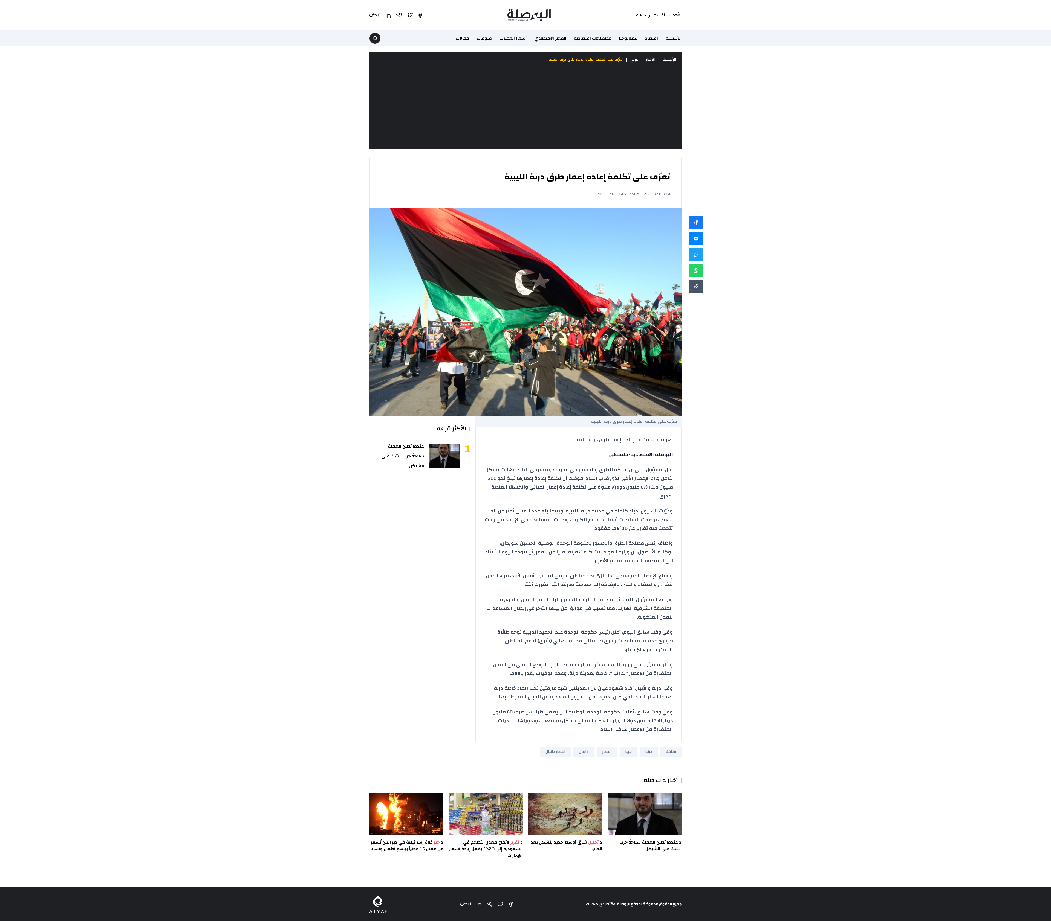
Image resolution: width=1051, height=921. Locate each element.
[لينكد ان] (479, 904)
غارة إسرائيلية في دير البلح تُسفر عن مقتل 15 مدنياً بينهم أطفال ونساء (407, 845)
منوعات (484, 38)
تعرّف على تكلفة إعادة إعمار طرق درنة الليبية (586, 59)
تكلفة (671, 751)
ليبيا (628, 751)
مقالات (462, 38)
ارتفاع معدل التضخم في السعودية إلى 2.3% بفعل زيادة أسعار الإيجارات (486, 848)
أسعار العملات (513, 38)
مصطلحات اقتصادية (592, 38)
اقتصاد (651, 38)
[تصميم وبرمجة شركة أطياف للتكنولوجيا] (378, 904)
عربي (634, 59)
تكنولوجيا (628, 38)
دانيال (583, 751)
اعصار (606, 751)
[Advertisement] (525, 106)
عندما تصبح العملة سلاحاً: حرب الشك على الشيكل (402, 456)
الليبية (573, 510)
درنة (648, 751)
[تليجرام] (490, 904)
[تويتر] (501, 904)
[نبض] (465, 904)
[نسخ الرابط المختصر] (696, 286)
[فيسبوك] (511, 904)
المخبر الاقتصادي (550, 38)
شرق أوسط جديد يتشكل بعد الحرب (566, 845)
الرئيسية (674, 38)
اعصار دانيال (555, 751)
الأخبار (650, 59)
